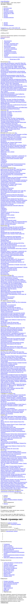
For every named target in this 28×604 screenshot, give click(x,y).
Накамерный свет (5, 103)
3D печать (3, 390)
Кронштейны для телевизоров (8, 304)
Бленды (2, 118)
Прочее (6, 55)
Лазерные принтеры (15, 388)
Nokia (23, 404)
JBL (14, 327)
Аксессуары (4, 88)
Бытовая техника (5, 479)
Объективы (7, 42)
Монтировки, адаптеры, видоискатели (11, 282)
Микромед (19, 291)
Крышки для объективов (7, 127)
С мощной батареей (10, 397)
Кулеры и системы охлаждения (17, 368)
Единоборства (14, 459)
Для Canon (8, 99)
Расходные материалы (6, 107)
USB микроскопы (13, 294)
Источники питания (6, 71)
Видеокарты (4, 370)
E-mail (16, 528)
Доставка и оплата (8, 10)
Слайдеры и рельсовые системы (9, 268)
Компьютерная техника (10, 51)
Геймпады (14, 319)
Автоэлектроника (11, 451)
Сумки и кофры (5, 186)
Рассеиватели (20, 99)
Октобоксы (3, 162)
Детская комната (16, 470)
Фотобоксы (3, 141)
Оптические (13, 292)
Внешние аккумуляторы (7, 413)
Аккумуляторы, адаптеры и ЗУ (8, 143)
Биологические (4, 294)
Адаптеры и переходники (7, 188)
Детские (19, 292)
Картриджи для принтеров (7, 389)
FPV (16, 259)
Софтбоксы (3, 159)
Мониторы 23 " (13, 385)
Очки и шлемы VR (5, 381)
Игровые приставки (6, 317)
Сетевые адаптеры (12, 364)
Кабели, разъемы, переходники (18, 381)
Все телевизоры (22, 302)
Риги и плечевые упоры (7, 255)
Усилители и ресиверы (6, 341)
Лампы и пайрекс (5, 150)
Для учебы (13, 353)
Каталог (3, 38)
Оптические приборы (9, 47)
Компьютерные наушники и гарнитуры (16, 335)
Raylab (11, 169)
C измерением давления (20, 417)
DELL (14, 384)
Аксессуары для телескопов (8, 279)
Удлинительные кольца (17, 126)
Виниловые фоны (22, 200)
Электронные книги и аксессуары (9, 436)
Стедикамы (3, 264)
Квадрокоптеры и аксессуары (8, 427)
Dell (15, 351)
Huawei (13, 400)
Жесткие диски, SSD (12, 370)
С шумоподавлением (10, 332)
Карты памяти (4, 67)
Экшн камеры (4, 243)
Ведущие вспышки (5, 135)
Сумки (22, 484)
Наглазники (10, 88)
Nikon (22, 63)
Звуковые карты (22, 370)
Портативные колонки (18, 315)
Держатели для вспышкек (14, 137)
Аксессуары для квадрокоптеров (9, 261)
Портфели (9, 486)
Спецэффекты (4, 219)
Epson (8, 308)
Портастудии (13, 346)
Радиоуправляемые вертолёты (14, 429)
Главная (6, 495)
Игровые (24, 353)
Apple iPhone (10, 394)
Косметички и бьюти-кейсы (13, 488)
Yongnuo (12, 142)
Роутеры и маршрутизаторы (19, 362)
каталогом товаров (16, 524)
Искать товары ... (19, 493)
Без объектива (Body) (10, 76)
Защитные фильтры (13, 119)
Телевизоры (4, 302)
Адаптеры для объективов (7, 125)
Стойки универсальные (7, 223)
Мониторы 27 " (4, 386)
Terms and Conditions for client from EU (13, 557)
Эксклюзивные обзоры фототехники (13, 548)
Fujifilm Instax (19, 96)
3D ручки (8, 390)
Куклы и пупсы (20, 471)
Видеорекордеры (5, 274)
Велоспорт (15, 462)
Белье (12, 483)
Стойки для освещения (16, 221)
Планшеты (3, 400)
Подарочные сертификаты (10, 568)
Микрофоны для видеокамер (8, 248)
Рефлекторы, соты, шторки (7, 151)
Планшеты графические (20, 380)
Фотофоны (3, 198)
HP (17, 351)
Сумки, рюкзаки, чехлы (7, 84)
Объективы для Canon (6, 111)
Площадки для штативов (17, 196)
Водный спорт (9, 462)
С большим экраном (21, 397)
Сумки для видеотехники (7, 257)
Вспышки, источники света (11, 43)
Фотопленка (16, 108)
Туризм (24, 456)
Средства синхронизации (7, 163)
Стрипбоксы (4, 161)
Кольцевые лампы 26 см (12, 157)
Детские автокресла (14, 468)
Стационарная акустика (7, 313)
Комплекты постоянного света (17, 147)
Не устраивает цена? (9, 569)
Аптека (12, 474)
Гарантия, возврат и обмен (10, 565)
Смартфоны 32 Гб (5, 398)
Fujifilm (20, 94)
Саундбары (21, 314)
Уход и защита (4, 91)
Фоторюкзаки (16, 84)
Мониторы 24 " (21, 385)
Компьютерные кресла (6, 392)
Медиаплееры (4, 307)
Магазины (6, 9)
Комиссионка (7, 573)
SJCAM (13, 243)
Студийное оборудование (10, 45)
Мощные (3, 354)
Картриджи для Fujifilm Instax (19, 107)
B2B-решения (7, 585)
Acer (11, 308)
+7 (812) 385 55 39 (15, 28)
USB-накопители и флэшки (8, 92)
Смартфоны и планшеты (10, 53)
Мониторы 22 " (4, 385)
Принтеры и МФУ (5, 388)
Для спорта (15, 331)
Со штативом (13, 155)
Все (9, 61)
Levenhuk (7, 286)
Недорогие (23, 228)
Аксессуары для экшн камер (8, 247)
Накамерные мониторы (7, 205)
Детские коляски (13, 466)
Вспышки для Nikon (22, 134)
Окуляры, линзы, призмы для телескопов (12, 280)
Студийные (18, 347)
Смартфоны (4, 394)
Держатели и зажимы (6, 256)
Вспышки (3, 99)
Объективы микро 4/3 (6, 116)
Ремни (13, 486)
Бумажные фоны (5, 200)
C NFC (6, 419)
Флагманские (22, 398)
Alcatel (20, 404)
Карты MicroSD (12, 68)
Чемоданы (3, 486)
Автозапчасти (17, 454)
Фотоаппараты (8, 40)
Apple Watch (10, 416)
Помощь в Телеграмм (9, 574)
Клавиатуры (17, 374)
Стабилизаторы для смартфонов (9, 441)
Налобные (20, 284)
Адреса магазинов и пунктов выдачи (13, 562)
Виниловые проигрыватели (8, 323)
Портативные (4, 310)
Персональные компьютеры (8, 365)
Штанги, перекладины (18, 223)
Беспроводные (8, 329)
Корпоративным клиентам (10, 583)
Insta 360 (18, 243)
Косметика (8, 475)
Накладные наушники (6, 330)
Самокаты (20, 458)
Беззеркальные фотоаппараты (8, 75)
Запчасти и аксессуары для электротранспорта (12, 435)
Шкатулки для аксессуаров (17, 487)
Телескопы (3, 276)
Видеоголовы (4, 237)
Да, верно (3, 4)
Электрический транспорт (15, 456)
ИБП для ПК (24, 378)
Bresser (9, 291)
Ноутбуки (3, 351)
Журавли (24, 221)
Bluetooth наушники (17, 329)
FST (15, 169)
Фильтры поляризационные (17, 80)
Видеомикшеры (18, 267)
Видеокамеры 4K (15, 228)
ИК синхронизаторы (6, 165)
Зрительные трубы (5, 290)
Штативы (14, 194)
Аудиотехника (7, 50)
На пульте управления (15, 260)
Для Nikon (14, 99)
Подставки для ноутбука (7, 358)
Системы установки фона (17, 202)
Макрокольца (17, 125)
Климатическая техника (7, 482)
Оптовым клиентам (9, 17)
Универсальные (20, 118)
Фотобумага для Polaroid (7, 108)
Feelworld (15, 205)
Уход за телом (9, 476)
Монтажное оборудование (7, 267)
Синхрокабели (4, 166)
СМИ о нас (6, 589)
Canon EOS (17, 63)
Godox (17, 169)
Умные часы (4, 416)
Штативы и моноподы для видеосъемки (11, 236)
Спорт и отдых (4, 456)
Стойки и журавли (5, 221)
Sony (20, 75)
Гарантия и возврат (8, 12)
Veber (15, 286)
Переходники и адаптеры (7, 204)
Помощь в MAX (8, 576)
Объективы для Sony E (6, 114)
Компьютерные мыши (16, 376)
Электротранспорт (5, 433)
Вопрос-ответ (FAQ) (9, 570)
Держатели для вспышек (7, 100)
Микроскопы (4, 291)
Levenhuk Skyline (10, 276)
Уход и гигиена (10, 467)
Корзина (6, 503)
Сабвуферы (15, 314)
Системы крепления (6, 201)
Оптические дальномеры (7, 298)
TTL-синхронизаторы (17, 165)
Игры (8, 459)
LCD (11, 310)
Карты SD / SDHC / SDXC (15, 67)
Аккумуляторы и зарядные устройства (15, 146)
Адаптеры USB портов (19, 358)
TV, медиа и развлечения (10, 49)
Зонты (2, 484)
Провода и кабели (18, 88)
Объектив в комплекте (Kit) (12, 64)
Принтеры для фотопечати (14, 104)
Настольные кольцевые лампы (15, 158)
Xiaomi (13, 302)
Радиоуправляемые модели (7, 428)
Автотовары (4, 451)
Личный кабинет (8, 572)
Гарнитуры (20, 319)
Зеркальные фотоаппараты (7, 63)
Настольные (14, 284)
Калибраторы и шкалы (6, 189)
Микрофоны (4, 347)
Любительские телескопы (11, 278)
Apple (8, 327)
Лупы (2, 284)
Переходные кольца (6, 126)
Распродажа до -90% (9, 13)
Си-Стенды (13, 224)
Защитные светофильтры (14, 79)
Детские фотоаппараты (11, 95)
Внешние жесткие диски (7, 380)
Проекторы (3, 308)
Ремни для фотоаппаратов (16, 87)
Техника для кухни (14, 479)
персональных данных (12, 531)
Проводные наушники (8, 334)
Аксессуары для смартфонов (8, 403)
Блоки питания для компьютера (9, 372)
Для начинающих (8, 65)
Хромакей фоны (13, 200)
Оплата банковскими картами (11, 582)
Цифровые (7, 292)
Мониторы (3, 384)
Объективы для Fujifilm (6, 115)
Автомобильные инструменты (8, 455)
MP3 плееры (4, 440)
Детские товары (5, 466)
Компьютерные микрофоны (13, 378)
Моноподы (7, 196)
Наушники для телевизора (7, 306)
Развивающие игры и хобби (8, 472)
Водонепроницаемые (6, 245)
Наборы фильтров (9, 82)
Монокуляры (4, 288)
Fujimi (16, 142)
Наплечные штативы (18, 255)
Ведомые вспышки (15, 135)
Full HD (21, 227)
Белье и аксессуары (5, 483)
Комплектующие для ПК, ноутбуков (10, 366)
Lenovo (20, 351)
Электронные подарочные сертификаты (14, 57)
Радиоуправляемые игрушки (8, 431)
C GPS (2, 419)
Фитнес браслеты (5, 421)
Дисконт (6, 16)
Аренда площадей (8, 587)
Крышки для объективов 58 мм (12, 129)
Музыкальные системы (6, 314)
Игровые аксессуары (6, 319)
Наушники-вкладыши (6, 331)
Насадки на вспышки (10, 102)
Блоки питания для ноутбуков (8, 360)
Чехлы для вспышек (16, 139)
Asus (12, 351)
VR (1, 322)
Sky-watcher (18, 276)
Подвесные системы (6, 202)
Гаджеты (6, 54)
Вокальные (3, 349)
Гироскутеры (13, 433)
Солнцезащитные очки (20, 483)
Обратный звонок (5, 37)
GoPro (9, 243)
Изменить (9, 4)
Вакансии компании (9, 549)
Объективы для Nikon (6, 112)
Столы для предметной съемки (8, 220)
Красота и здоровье (5, 474)
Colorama (12, 198)
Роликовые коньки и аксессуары (9, 458)
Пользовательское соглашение (11, 550)
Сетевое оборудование (6, 362)
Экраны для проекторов (7, 311)
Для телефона (17, 334)
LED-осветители (5, 149)
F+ (25, 404)
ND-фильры (22, 119)
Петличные (24, 347)
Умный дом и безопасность (20, 482)
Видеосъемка (7, 46)
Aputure (20, 142)
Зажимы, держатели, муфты (18, 201)
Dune (13, 307)
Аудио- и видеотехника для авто (11, 452)
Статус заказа (7, 498)
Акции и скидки (8, 545)
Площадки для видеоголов (14, 239)
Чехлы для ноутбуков (17, 357)
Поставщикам (7, 586)
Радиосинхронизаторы (19, 163)
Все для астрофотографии (15, 283)
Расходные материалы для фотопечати (14, 105)
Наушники (3, 327)
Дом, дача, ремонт (5, 463)
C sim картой (11, 419)
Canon (17, 75)
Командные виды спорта (12, 460)
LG (16, 308)
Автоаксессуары (9, 454)
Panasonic (10, 227)
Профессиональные (18, 65)
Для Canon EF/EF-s (17, 111)
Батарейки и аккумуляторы (18, 71)
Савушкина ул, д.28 (6, 28)
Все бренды (23, 169)
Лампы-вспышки (17, 170)
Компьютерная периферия (7, 374)
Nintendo (22, 317)
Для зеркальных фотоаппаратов (11, 85)
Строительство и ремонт (16, 463)
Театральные (4, 287)
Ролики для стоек (5, 224)
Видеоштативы (12, 237)
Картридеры (19, 68)
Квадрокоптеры (5, 259)
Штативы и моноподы (6, 194)
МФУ (22, 388)
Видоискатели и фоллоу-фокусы (9, 270)
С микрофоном (14, 333)
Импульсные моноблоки (16, 145)
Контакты (6, 590)
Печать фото (4, 104)
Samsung (9, 302)
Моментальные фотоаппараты (8, 96)
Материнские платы (6, 369)
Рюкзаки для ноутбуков (20, 356)
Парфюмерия (14, 475)
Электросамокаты (21, 433)
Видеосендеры (4, 272)
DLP (9, 310)
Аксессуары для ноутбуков (7, 356)
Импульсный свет (5, 145)
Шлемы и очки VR (7, 322)
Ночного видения (11, 287)
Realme (24, 394)
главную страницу (12, 522)
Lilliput (19, 205)
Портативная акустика (6, 315)
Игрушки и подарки (11, 471)
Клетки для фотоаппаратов (19, 90)
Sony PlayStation (15, 317)
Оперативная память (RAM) (18, 369)
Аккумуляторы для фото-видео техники (11, 72)
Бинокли (3, 286)
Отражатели (4, 154)
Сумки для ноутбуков (6, 357)
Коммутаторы (4, 364)
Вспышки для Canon (11, 134)
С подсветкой (7, 284)
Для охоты (19, 287)
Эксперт (6, 14)
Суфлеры (25, 267)
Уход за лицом (17, 476)
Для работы (19, 353)
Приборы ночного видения (7, 296)
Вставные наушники (17, 330)
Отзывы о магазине (9, 581)
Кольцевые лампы (5, 155)
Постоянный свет (5, 147)
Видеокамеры (4, 227)
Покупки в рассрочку (9, 566)
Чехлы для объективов (6, 130)
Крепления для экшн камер (19, 245)
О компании (7, 544)
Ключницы (18, 486)
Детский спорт (8, 470)
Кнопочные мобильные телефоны (9, 404)
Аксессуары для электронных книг (13, 437)
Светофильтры (4, 79)
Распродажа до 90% (15, 59)
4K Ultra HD (8, 244)
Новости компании (8, 546)
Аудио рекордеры (5, 271)
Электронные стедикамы (13, 264)
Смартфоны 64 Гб (14, 398)
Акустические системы (19, 313)
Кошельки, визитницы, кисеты (12, 484)
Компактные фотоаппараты (8, 94)
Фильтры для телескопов (19, 280)
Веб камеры (9, 377)
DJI (21, 243)
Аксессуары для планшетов (8, 408)
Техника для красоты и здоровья (11, 480)
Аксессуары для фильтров (12, 83)
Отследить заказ (8, 8)
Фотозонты (3, 153)
